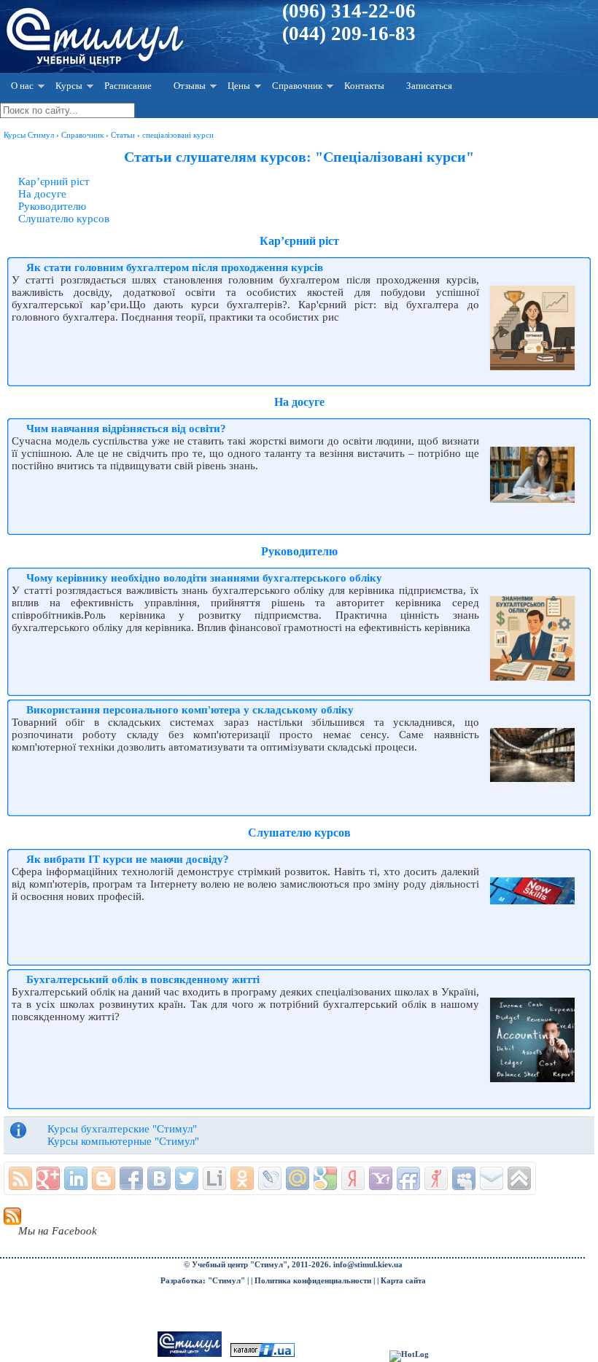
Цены (239, 85)
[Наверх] (519, 1178)
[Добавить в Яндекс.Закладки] (353, 1178)
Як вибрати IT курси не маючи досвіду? (127, 859)
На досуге (42, 194)
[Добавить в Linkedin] (76, 1178)
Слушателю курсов (63, 218)
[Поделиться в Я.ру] (436, 1178)
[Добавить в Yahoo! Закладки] (380, 1178)
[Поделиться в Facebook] (131, 1178)
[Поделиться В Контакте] (159, 1178)
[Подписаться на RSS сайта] (20, 1178)
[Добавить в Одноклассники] (242, 1178)
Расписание (128, 85)
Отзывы (190, 85)
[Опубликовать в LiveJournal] (269, 1178)
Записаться (429, 85)
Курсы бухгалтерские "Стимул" (122, 1129)
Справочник (297, 85)
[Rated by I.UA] (262, 1354)
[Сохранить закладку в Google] (325, 1178)
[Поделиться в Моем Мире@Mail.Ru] (297, 1178)
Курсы (68, 85)
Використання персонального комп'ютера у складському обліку (190, 710)
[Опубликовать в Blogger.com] (103, 1178)
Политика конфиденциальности (313, 1281)
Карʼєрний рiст (54, 181)
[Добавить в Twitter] (186, 1178)
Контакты (364, 85)
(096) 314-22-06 (349, 11)
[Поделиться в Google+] (48, 1178)
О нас (22, 85)
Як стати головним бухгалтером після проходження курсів (174, 267)
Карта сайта (403, 1281)
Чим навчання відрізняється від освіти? (126, 428)
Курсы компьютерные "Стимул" (123, 1141)
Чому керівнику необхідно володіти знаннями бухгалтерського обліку (204, 578)
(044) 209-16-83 (349, 33)
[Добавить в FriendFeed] (408, 1178)
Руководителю (52, 206)
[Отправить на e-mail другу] (491, 1178)
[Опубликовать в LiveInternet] (214, 1178)
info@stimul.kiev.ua (368, 1265)
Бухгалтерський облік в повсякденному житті (143, 979)
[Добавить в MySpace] (463, 1178)
